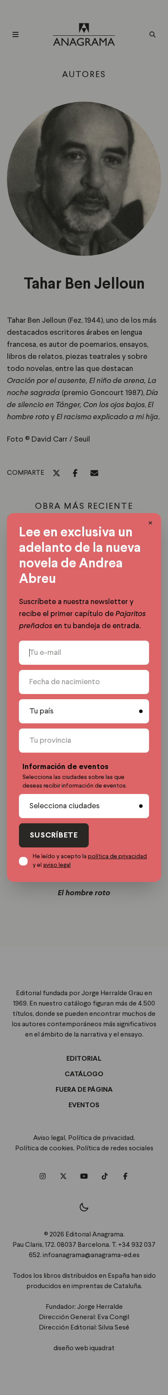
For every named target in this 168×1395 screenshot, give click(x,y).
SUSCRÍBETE (54, 835)
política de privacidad (117, 856)
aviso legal (57, 865)
